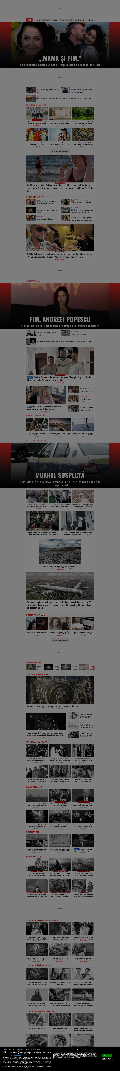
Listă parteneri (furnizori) (58, 1058)
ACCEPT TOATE (107, 1055)
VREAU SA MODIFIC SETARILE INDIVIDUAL (107, 1059)
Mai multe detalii (17, 1055)
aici (12, 1063)
